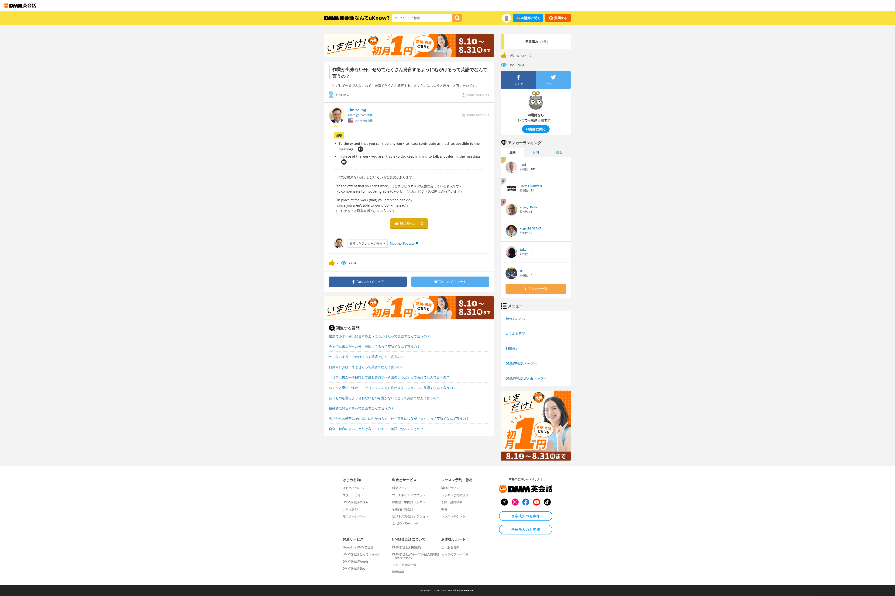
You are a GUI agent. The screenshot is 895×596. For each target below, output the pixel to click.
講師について (450, 488)
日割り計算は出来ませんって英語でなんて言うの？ (366, 367)
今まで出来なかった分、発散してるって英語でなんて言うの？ (374, 346)
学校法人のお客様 (525, 529)
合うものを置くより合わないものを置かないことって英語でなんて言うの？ (384, 398)
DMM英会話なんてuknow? (361, 554)
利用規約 (512, 348)
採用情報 (398, 572)
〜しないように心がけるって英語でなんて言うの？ (366, 356)
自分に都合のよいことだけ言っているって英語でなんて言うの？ (376, 428)
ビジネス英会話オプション (410, 516)
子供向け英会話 (402, 509)
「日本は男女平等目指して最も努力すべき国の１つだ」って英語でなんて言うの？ (389, 377)
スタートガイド (353, 495)
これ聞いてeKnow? (405, 523)
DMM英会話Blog (354, 568)
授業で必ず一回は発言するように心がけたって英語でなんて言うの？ (379, 336)
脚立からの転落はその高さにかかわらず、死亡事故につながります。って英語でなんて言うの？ (399, 418)
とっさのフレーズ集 (454, 554)
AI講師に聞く (530, 18)
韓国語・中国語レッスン (408, 502)
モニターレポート (355, 516)
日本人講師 (350, 509)
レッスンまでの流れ (454, 495)
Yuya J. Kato (528, 207)
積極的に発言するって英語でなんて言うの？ (361, 408)
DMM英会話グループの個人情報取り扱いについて (415, 556)
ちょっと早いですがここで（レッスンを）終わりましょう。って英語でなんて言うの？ (392, 387)
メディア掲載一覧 (404, 565)
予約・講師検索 (451, 502)
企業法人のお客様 (525, 516)
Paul (523, 165)
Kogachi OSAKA (531, 228)
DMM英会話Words (355, 561)
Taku (523, 249)
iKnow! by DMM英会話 (358, 547)
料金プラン (399, 488)
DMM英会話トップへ (521, 363)
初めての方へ (515, 318)
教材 (444, 509)
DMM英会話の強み (355, 502)
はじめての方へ (353, 488)
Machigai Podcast (402, 243)
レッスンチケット (453, 516)
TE (521, 271)
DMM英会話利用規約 (406, 547)
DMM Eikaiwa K (531, 186)
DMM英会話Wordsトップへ (526, 378)
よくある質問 (515, 333)
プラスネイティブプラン (408, 495)
